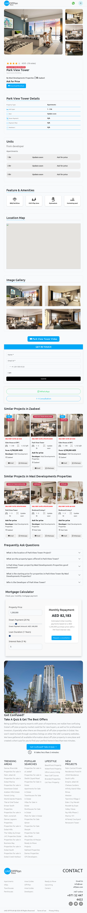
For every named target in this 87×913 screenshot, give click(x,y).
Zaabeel (41, 78)
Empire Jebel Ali (71, 782)
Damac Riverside (10, 768)
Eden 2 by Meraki (72, 802)
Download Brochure (17, 86)
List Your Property (52, 782)
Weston (68, 795)
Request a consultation (61, 638)
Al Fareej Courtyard (73, 819)
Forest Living (9, 795)
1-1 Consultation (43, 398)
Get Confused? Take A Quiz (42, 747)
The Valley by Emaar (12, 833)
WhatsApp (45, 391)
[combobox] (9, 367)
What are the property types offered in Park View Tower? (32, 559)
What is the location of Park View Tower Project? (28, 552)
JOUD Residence (72, 775)
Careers (48, 888)
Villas (6, 885)
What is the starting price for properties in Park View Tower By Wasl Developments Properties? (37, 574)
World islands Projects (13, 799)
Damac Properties (31, 853)
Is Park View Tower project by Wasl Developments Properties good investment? (37, 566)
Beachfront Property (53, 765)
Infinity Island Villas (73, 789)
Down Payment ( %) (19, 619)
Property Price (15, 607)
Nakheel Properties (32, 850)
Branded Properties (52, 779)
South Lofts (69, 778)
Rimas (67, 792)
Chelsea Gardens (72, 785)
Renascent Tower (72, 823)
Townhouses (9, 888)
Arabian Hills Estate (12, 792)
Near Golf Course (52, 775)
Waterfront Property (53, 769)
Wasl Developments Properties (20, 78)
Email (12, 468)
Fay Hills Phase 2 (71, 812)
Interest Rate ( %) (17, 641)
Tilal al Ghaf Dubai (11, 802)
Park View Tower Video (44, 339)
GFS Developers (30, 857)
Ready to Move (50, 881)
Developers (28, 892)
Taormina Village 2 (72, 799)
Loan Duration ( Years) (20, 632)
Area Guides (29, 881)
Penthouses (8, 892)
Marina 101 (69, 816)
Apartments (51, 105)
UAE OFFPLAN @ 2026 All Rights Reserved (19, 911)
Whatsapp (23, 468)
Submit (43, 379)
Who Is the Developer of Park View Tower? (25, 582)
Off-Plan (27, 885)
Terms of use (41, 911)
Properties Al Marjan (32, 840)
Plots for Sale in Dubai (33, 816)
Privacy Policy (54, 911)
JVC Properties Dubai (12, 836)
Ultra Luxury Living (52, 772)
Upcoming (49, 885)
